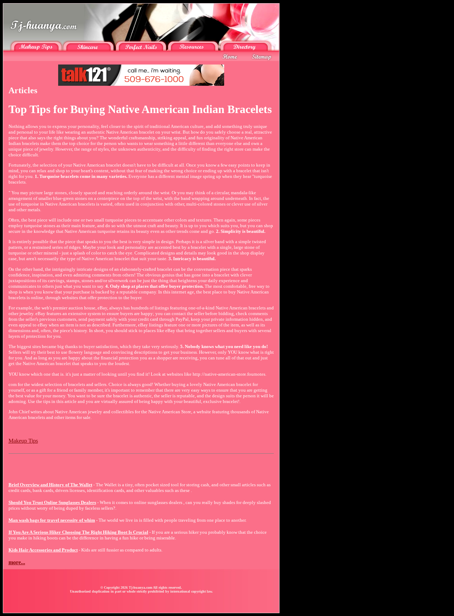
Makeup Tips (23, 441)
